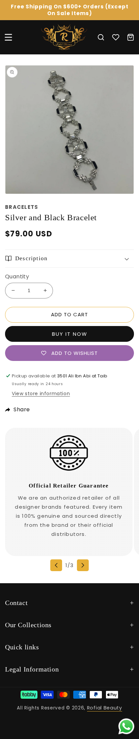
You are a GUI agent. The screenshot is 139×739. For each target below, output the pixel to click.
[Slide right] (83, 565)
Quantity (17, 276)
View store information (41, 393)
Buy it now (69, 333)
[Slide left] (56, 565)
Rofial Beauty (104, 707)
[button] (8, 37)
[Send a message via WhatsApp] (126, 726)
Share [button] (21, 409)
